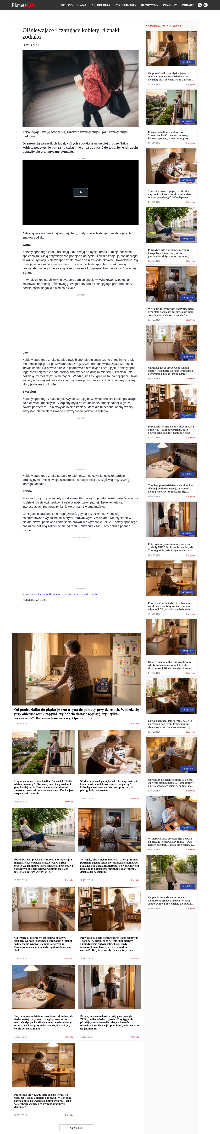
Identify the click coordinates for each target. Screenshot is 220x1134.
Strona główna (73, 5)
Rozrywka (149, 5)
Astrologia (100, 5)
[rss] (200, 5)
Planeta (23, 5)
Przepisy (170, 5)
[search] (206, 5)
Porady (188, 5)
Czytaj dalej (76, 1127)
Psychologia (125, 5)
